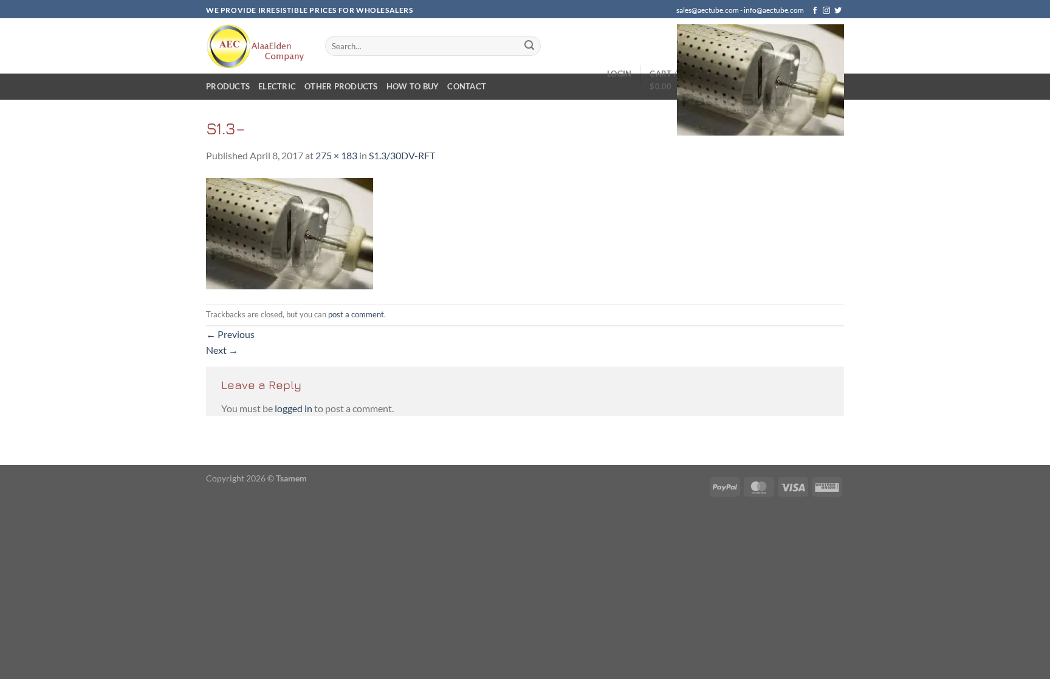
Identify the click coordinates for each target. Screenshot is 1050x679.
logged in (293, 408)
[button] (747, 80)
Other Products (341, 86)
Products (228, 86)
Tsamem (291, 478)
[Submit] (529, 46)
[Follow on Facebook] (814, 11)
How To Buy (412, 86)
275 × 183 (336, 155)
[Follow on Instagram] (826, 11)
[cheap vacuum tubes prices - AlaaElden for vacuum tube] (256, 46)
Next (222, 350)
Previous (230, 334)
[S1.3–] (289, 232)
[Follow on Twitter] (838, 11)
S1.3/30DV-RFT (402, 155)
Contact (466, 86)
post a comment (356, 314)
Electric (277, 86)
